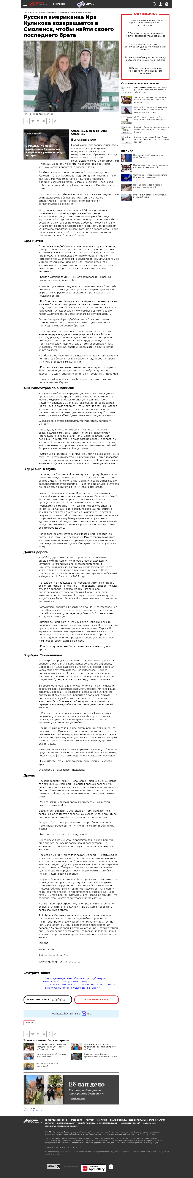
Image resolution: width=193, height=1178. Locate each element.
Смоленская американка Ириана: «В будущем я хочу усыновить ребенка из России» (52, 1046)
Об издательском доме (56, 1120)
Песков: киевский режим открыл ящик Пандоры (148, 156)
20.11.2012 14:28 (30, 12)
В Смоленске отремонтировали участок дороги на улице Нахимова (145, 34)
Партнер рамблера (70, 1167)
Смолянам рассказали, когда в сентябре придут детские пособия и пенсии (145, 47)
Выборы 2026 (149, 1123)
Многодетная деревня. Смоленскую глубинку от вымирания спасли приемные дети (74, 980)
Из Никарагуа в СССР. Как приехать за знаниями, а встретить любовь (100, 1046)
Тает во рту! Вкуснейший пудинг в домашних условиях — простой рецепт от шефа (150, 99)
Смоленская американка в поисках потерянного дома (79, 984)
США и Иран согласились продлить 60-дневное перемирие (150, 176)
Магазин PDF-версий (130, 1123)
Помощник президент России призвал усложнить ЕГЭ (147, 186)
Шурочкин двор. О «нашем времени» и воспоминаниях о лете (100, 1055)
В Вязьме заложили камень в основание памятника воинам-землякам (145, 71)
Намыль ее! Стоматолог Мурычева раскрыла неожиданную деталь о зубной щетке (150, 89)
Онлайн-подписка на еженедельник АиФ (97, 1123)
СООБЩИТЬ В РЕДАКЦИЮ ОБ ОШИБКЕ (61, 1126)
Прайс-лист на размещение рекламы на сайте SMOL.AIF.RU (137, 1120)
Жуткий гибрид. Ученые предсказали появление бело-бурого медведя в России (151, 129)
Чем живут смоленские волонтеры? (47, 1065)
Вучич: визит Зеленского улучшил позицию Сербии (149, 196)
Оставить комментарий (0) (96, 1000)
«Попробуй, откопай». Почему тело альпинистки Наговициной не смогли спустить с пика (151, 109)
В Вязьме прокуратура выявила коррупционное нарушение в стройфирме (145, 23)
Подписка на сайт (65, 1123)
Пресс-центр (76, 1120)
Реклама (90, 1120)
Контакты (49, 1123)
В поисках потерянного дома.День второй (71, 987)
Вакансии (102, 1120)
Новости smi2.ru (34, 1110)
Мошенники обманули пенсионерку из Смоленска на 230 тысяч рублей (145, 58)
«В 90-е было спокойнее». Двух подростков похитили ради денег (150, 118)
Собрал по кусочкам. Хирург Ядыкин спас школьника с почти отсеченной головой (151, 139)
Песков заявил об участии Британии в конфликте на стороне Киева (150, 166)
